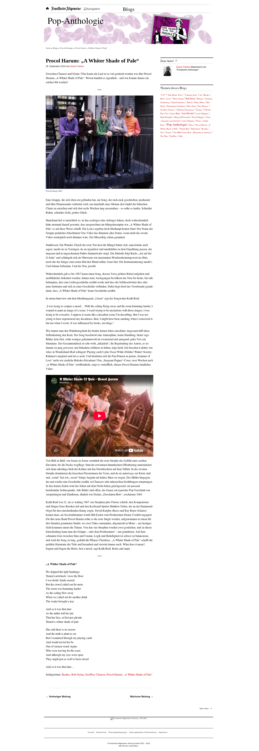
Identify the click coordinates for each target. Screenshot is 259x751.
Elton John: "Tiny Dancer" (197, 106)
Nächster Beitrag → (141, 696)
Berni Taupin (178, 98)
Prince (191, 124)
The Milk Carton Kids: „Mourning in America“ (192, 132)
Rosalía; (205, 128)
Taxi (162, 132)
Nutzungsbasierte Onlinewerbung (142, 732)
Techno (169, 132)
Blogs (128, 9)
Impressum (163, 732)
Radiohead (195, 128)
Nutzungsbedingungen (118, 732)
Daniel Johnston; (178, 102)
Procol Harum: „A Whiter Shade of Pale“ (129, 674)
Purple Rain (185, 128)
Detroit (190, 102)
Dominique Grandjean (176, 106)
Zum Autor (167, 61)
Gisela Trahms (77, 66)
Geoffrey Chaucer (95, 674)
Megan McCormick (182, 117)
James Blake (175, 113)
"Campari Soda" (191, 95)
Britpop (200, 98)
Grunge (199, 109)
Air (200, 95)
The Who (164, 136)
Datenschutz (101, 732)
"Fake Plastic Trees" (175, 95)
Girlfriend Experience (185, 109)
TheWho (173, 136)
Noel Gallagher (198, 117)
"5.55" (162, 95)
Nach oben (204, 708)
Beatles (66, 674)
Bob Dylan (77, 674)
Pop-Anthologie (76, 20)
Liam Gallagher (202, 113)
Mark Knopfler (166, 117)
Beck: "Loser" (165, 98)
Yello (180, 136)
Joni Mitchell (188, 113)
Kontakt (91, 732)
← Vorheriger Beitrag (58, 696)
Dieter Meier (199, 102)
